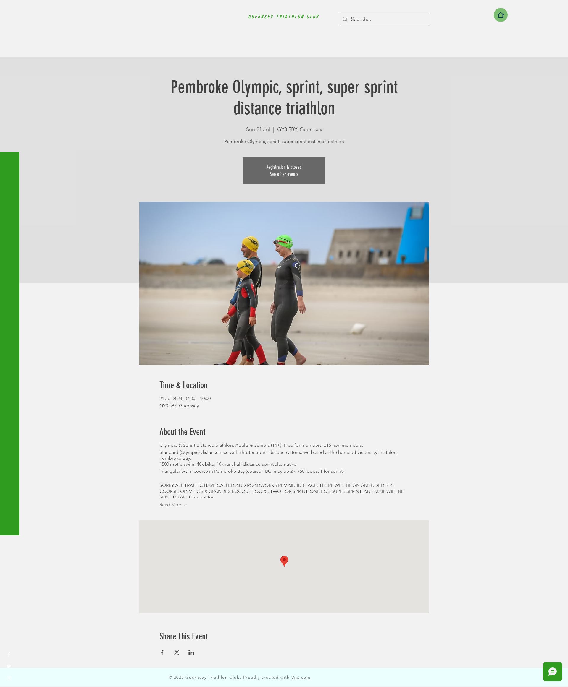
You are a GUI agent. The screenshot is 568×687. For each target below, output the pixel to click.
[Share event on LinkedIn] (191, 652)
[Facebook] (9, 654)
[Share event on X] (177, 652)
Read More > (173, 504)
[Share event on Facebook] (162, 652)
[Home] (501, 15)
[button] (10, 9)
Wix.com (300, 677)
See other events (284, 174)
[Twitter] (9, 666)
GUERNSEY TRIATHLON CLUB (283, 17)
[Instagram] (9, 678)
